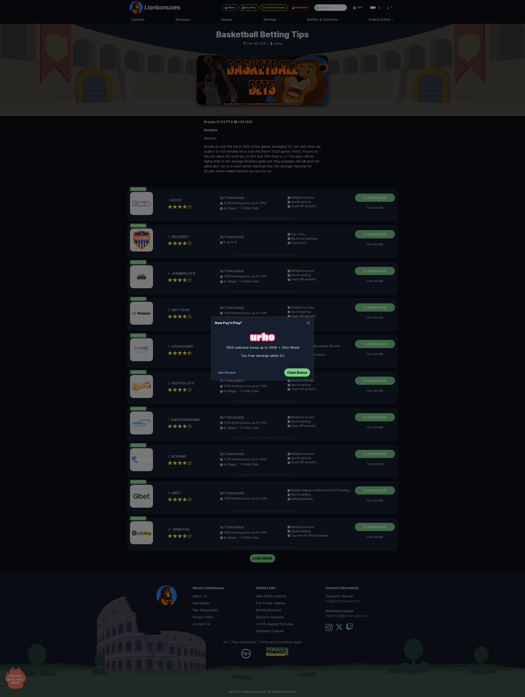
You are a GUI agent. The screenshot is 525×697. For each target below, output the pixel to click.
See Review (227, 372)
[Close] (308, 323)
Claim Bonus (297, 372)
